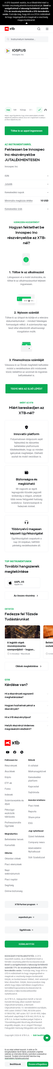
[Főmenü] (47, 28)
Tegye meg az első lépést (26, 388)
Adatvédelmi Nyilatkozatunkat (17, 1058)
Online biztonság (14, 891)
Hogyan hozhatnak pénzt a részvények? (20, 707)
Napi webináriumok (12, 872)
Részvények (11, 765)
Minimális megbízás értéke (19, 200)
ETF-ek (8, 782)
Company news (36, 842)
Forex (8, 788)
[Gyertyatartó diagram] (45, 110)
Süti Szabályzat (36, 857)
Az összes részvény (24, 595)
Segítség (9, 885)
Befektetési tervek (14, 839)
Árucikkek (10, 771)
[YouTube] (8, 752)
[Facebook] (15, 752)
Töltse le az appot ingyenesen (26, 130)
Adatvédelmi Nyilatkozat (35, 849)
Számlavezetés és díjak (14, 802)
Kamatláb (10, 845)
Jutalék (8, 184)
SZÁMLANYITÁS (26, 944)
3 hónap (33, 109)
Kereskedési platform (34, 779)
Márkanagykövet (37, 771)
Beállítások (15, 1064)
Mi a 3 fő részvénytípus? (18, 717)
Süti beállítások (40, 1035)
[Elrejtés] (26, 23)
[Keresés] (38, 28)
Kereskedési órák (13, 208)
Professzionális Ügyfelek (13, 824)
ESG (30, 823)
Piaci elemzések (13, 864)
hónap (23, 109)
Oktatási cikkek (13, 858)
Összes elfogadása (38, 1064)
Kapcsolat (33, 786)
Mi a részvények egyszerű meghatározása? (19, 695)
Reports (32, 811)
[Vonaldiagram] (39, 110)
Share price (34, 817)
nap (8, 109)
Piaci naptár (11, 879)
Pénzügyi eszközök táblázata (10, 813)
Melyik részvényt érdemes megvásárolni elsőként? (19, 727)
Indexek (9, 794)
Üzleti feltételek (36, 836)
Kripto (8, 777)
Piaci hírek (33, 805)
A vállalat (33, 765)
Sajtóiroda (33, 792)
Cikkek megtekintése (27, 666)
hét (15, 109)
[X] (22, 752)
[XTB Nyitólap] (8, 29)
